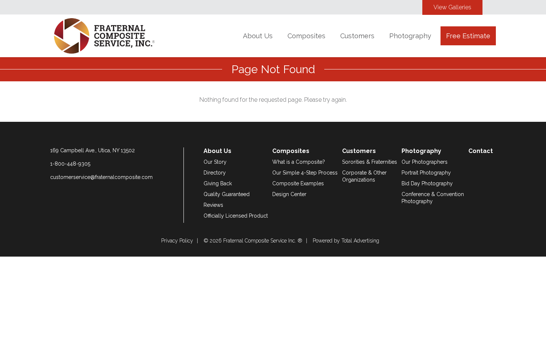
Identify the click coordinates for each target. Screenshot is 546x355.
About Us (258, 36)
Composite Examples (298, 183)
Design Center (289, 194)
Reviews (213, 205)
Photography (410, 36)
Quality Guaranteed (227, 194)
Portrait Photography (426, 173)
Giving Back (218, 183)
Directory (215, 173)
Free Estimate (468, 36)
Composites (306, 36)
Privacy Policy (177, 241)
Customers (357, 36)
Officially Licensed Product (236, 216)
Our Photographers (425, 162)
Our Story (215, 162)
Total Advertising (360, 241)
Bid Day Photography (427, 183)
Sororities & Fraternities (369, 162)
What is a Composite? (298, 162)
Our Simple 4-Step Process (305, 173)
